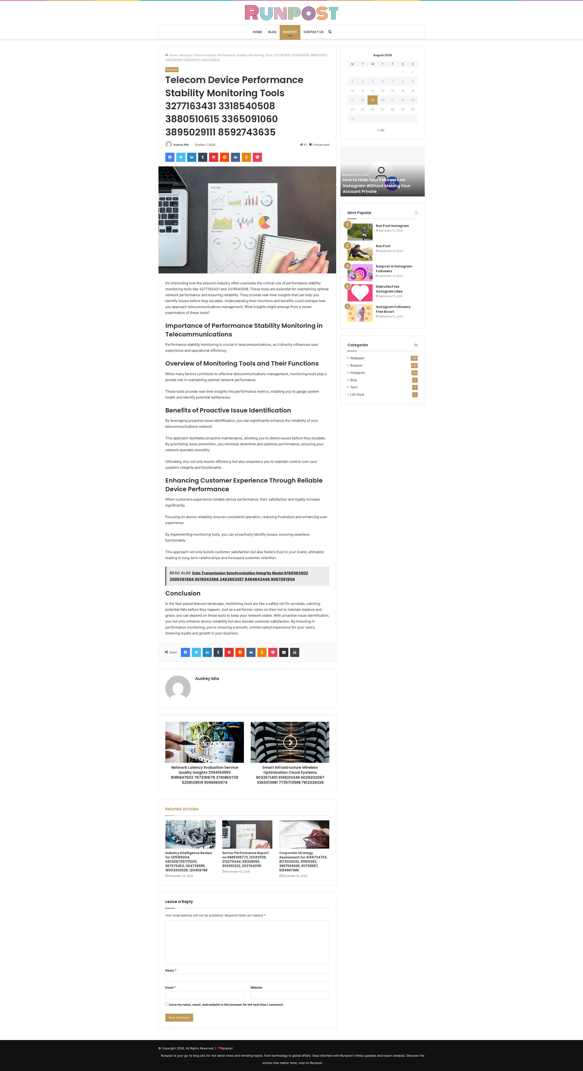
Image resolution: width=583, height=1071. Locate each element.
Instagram (357, 372)
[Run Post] (360, 252)
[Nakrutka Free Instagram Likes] (360, 292)
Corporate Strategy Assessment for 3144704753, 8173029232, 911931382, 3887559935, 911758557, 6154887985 (303, 862)
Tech (354, 387)
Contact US (313, 32)
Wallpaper (357, 358)
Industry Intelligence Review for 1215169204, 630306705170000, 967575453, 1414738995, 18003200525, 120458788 (188, 862)
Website (256, 987)
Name (170, 970)
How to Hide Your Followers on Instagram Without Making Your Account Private (377, 185)
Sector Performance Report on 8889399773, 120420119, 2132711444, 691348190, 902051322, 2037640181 (245, 859)
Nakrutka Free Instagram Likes (389, 289)
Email (170, 987)
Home (257, 32)
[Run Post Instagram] (360, 232)
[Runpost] (291, 12)
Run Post (383, 246)
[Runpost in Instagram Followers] (360, 272)
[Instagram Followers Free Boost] (360, 313)
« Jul (381, 130)
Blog (272, 32)
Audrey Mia (181, 144)
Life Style (357, 394)
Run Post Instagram (392, 226)
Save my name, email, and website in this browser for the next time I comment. (226, 1004)
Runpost (290, 32)
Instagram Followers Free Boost (393, 309)
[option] (382, 171)
